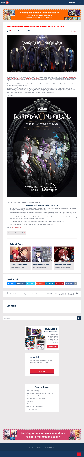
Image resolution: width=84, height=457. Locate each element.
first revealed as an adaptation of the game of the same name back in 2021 (42, 77)
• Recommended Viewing (34, 406)
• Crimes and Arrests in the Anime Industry (40, 393)
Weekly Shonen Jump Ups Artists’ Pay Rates (24, 294)
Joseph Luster (13, 31)
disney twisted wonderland (16, 233)
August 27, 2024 (59, 267)
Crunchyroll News (17, 227)
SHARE (74, 31)
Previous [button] (11, 257)
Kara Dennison (42, 267)
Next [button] (72, 257)
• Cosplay (29, 401)
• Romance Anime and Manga (36, 398)
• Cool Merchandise (32, 409)
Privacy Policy (50, 447)
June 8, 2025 (36, 267)
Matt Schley (22, 267)
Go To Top (79, 454)
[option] (20, 258)
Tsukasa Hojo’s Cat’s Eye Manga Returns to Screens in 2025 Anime (60, 294)
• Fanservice (30, 404)
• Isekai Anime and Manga (35, 396)
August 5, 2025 (15, 267)
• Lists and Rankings (32, 390)
